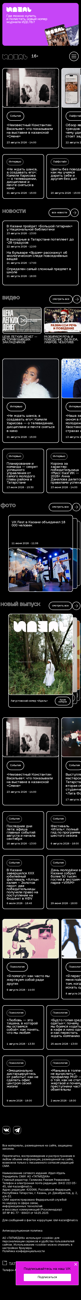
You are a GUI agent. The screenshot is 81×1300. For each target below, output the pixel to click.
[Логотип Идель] (14, 57)
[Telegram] (17, 1130)
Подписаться (47, 1277)
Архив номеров (62, 701)
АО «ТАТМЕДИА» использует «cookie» (28, 1237)
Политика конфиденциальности (23, 1251)
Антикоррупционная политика (22, 1230)
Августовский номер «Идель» (29, 701)
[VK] (6, 1130)
